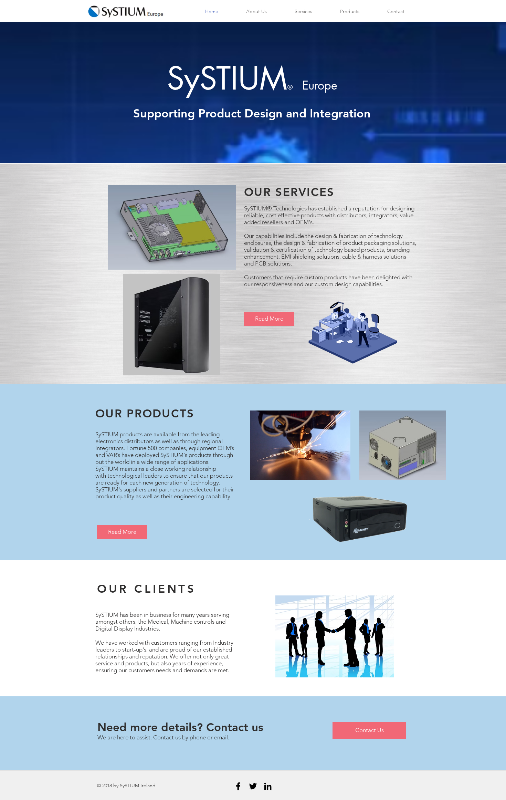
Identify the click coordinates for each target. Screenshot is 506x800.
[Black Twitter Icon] (253, 786)
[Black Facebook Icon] (238, 786)
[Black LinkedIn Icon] (268, 786)
